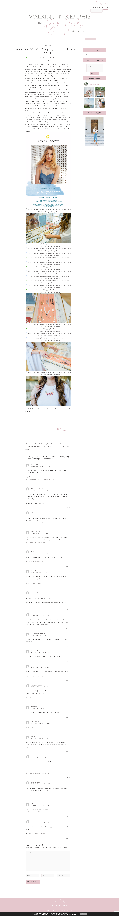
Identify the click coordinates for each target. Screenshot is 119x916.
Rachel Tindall (36, 821)
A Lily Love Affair (35, 583)
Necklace (47, 64)
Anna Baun (34, 570)
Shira (32, 551)
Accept (83, 913)
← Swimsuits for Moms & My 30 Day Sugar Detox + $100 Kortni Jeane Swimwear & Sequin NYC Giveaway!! (40, 444)
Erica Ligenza (35, 782)
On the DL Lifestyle (37, 531)
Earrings (54, 64)
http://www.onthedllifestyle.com (36, 542)
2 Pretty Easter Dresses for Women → (64, 444)
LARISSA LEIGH (35, 592)
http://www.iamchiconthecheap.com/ (37, 523)
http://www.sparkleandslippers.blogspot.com (40, 479)
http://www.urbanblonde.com (35, 676)
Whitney (33, 736)
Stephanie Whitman (37, 488)
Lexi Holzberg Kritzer (38, 633)
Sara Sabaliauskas (36, 685)
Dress (29, 64)
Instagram (55, 126)
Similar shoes (39, 64)
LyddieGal (34, 512)
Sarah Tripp (34, 706)
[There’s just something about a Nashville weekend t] (100, 103)
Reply (68, 484)
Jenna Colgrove (36, 721)
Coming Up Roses (31, 795)
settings (74, 914)
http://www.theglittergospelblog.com (37, 773)
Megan (35, 119)
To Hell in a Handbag (39, 833)
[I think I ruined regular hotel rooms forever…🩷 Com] (89, 103)
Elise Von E (34, 464)
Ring (67, 64)
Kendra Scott (63, 90)
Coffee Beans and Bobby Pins (35, 812)
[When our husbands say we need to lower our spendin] (89, 92)
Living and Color (58, 67)
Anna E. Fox (34, 650)
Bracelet (61, 64)
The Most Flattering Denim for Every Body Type (95, 131)
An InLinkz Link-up (31, 418)
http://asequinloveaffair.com (34, 561)
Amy (32, 803)
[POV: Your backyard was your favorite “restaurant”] (100, 92)
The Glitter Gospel (37, 756)
